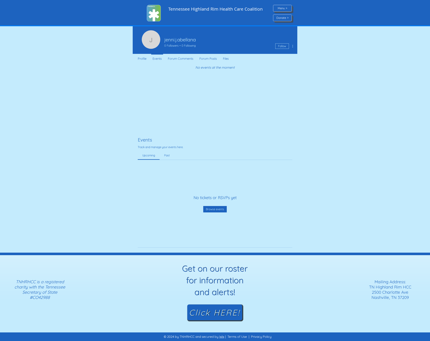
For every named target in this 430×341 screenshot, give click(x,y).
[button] (282, 8)
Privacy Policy (261, 337)
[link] (148, 155)
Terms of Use (237, 337)
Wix (221, 337)
